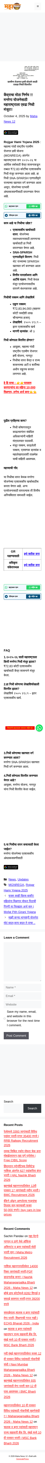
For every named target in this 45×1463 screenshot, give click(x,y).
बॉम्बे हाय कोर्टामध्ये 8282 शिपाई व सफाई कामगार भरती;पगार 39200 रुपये (22, 1298)
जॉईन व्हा (34, 206)
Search (8, 1101)
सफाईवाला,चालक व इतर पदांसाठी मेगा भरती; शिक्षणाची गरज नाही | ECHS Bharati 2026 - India (21, 1318)
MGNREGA (16, 884)
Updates (23, 879)
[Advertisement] (22, 1435)
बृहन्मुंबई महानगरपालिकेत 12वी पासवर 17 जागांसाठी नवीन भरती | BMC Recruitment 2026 (22, 1190)
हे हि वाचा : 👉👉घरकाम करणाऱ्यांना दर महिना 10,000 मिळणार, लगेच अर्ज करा (19, 387)
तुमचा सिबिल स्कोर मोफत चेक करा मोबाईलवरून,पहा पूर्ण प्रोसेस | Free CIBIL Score (22, 1155)
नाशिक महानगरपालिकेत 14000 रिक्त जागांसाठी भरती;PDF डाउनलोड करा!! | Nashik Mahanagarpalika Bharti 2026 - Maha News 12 (21, 1277)
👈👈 (32, 392)
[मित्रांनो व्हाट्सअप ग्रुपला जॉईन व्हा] (39, 728)
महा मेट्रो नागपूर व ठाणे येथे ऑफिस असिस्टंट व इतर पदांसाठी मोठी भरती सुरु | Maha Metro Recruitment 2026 (21, 1246)
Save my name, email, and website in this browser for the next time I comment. (23, 1018)
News (12, 879)
